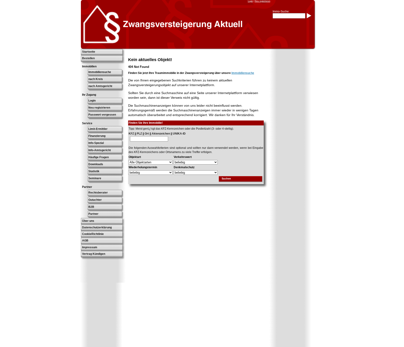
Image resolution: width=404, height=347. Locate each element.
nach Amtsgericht (100, 86)
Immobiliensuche (99, 72)
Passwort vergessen (102, 114)
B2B (91, 206)
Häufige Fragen (98, 157)
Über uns (88, 221)
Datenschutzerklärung (97, 227)
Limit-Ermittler (98, 129)
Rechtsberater (98, 192)
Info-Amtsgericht (99, 150)
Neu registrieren (262, 1)
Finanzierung (96, 136)
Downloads (95, 164)
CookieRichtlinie (93, 234)
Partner (93, 214)
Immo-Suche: (281, 11)
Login (250, 1)
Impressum (89, 247)
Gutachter (95, 199)
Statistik (93, 171)
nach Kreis (95, 79)
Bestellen (88, 58)
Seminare (94, 178)
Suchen (226, 178)
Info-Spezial (96, 143)
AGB (85, 240)
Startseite (88, 51)
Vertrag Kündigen (93, 254)
